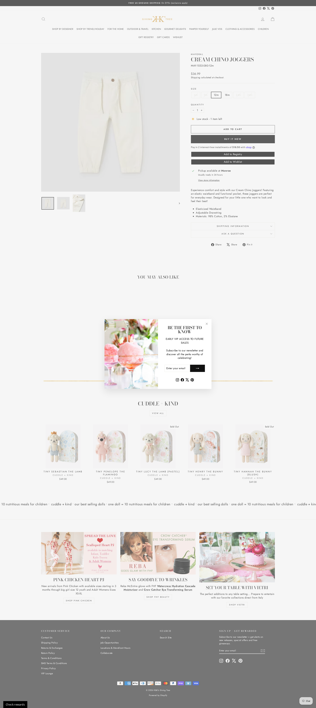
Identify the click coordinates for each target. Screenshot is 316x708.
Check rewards (15, 704)
